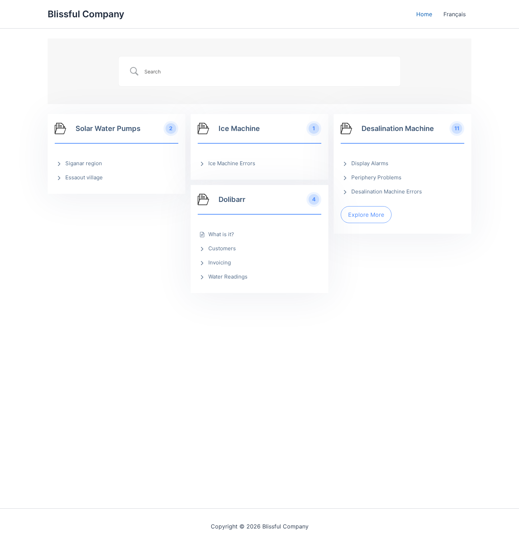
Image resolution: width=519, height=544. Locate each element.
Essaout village (84, 177)
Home (424, 14)
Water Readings (227, 276)
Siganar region (83, 163)
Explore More (366, 214)
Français (454, 14)
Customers (222, 248)
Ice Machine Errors (231, 163)
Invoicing (219, 262)
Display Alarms (369, 163)
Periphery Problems (376, 177)
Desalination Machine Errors (386, 191)
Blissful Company (86, 13)
